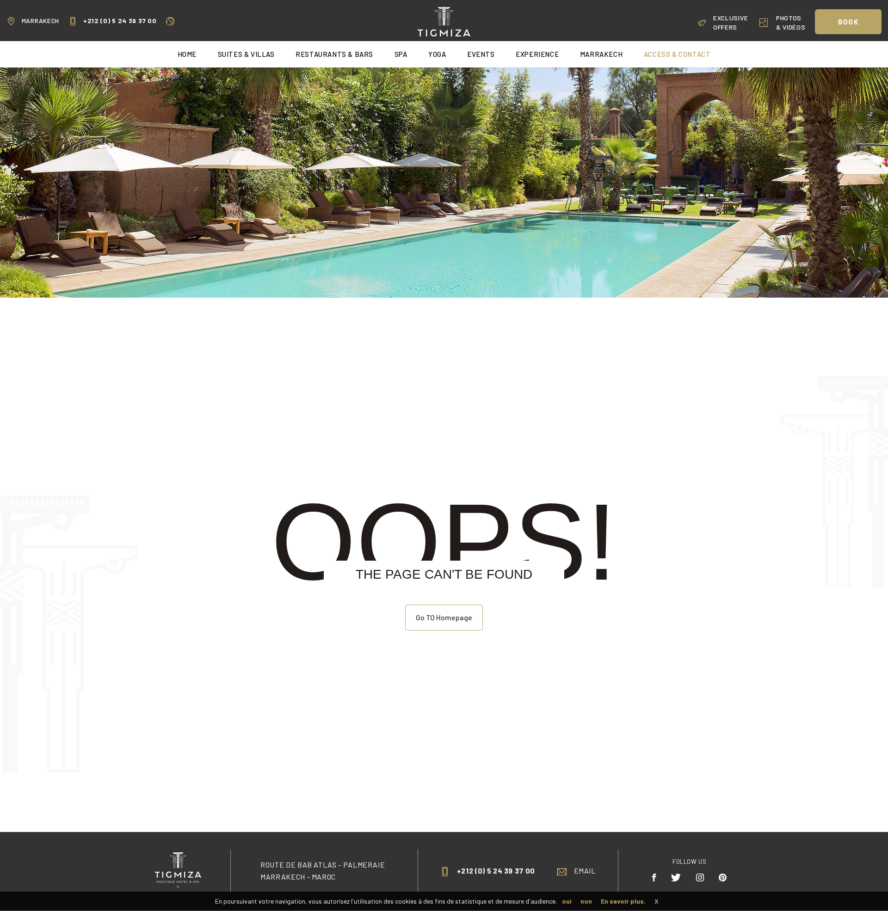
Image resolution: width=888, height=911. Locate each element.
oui (567, 901)
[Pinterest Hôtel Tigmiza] (723, 877)
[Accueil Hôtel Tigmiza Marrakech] (444, 20)
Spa (401, 54)
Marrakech (40, 20)
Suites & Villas (246, 54)
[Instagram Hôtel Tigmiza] (700, 877)
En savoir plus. (623, 901)
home (187, 54)
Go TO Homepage (444, 617)
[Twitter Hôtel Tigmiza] (676, 877)
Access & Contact (677, 54)
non (586, 901)
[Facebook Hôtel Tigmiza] (654, 877)
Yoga (437, 54)
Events (481, 54)
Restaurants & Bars (334, 54)
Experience (537, 54)
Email (585, 870)
